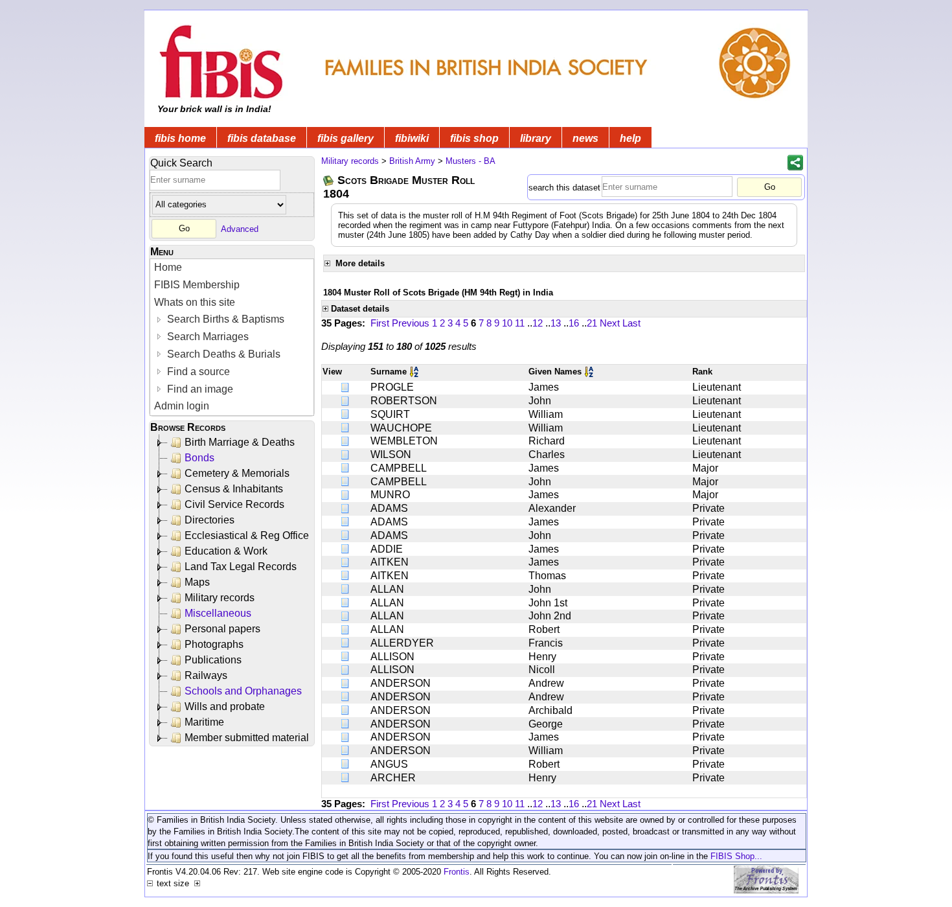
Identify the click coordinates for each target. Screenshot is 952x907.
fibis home (180, 138)
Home (168, 267)
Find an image (198, 389)
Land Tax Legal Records (241, 566)
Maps (197, 582)
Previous (410, 322)
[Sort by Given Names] (590, 371)
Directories (209, 519)
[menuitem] (231, 268)
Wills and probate (225, 706)
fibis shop (474, 138)
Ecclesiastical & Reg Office (247, 535)
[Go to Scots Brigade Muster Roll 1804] (329, 180)
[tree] (233, 590)
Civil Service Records (234, 504)
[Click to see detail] (346, 387)
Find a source (197, 371)
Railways (206, 675)
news (585, 138)
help (630, 138)
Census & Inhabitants (234, 488)
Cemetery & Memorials (237, 473)
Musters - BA (470, 161)
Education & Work (226, 551)
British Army (412, 161)
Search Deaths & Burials (222, 354)
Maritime (204, 722)
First (379, 322)
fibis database (261, 138)
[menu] (232, 337)
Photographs (214, 644)
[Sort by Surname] (415, 371)
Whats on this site (194, 302)
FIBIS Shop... (736, 856)
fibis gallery (345, 138)
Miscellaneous (218, 613)
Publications (213, 659)
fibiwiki (412, 138)
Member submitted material (247, 737)
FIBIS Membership (197, 284)
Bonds (199, 457)
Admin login (181, 405)
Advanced (239, 228)
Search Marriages (206, 336)
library (535, 138)
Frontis (457, 872)
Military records (220, 597)
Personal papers (222, 628)
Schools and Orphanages (243, 690)
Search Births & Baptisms (224, 319)
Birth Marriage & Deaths (240, 442)
